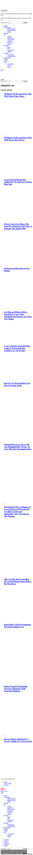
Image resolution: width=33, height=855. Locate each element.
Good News (10, 64)
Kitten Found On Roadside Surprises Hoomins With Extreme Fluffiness (15, 688)
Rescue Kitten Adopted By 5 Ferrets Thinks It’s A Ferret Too (18, 740)
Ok (24, 853)
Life (5, 62)
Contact (6, 785)
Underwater (10, 50)
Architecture (7, 27)
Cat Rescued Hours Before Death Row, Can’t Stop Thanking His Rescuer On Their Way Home (18, 315)
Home (5, 25)
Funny (9, 67)
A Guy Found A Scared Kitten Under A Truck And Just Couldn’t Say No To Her (17, 348)
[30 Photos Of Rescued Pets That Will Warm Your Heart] (18, 116)
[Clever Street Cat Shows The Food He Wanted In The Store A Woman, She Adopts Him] (18, 248)
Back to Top (4, 791)
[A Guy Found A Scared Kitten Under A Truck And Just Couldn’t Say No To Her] (18, 366)
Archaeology (10, 54)
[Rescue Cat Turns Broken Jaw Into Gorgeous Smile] (18, 415)
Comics (9, 36)
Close (2, 792)
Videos (6, 61)
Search (25, 22)
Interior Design (11, 28)
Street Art (10, 42)
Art (5, 35)
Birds (8, 47)
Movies (6, 33)
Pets (8, 48)
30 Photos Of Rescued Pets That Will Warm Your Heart (18, 95)
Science (9, 65)
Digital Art (10, 38)
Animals (6, 45)
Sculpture (10, 41)
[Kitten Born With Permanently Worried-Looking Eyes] (18, 657)
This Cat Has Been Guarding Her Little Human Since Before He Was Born (17, 581)
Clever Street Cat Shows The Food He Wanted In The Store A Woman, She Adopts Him (18, 226)
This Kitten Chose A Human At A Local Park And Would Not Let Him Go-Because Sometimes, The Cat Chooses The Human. (17, 511)
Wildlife (9, 51)
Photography (7, 57)
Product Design (11, 30)
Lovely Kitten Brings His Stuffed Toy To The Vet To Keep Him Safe (18, 182)
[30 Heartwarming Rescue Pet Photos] (18, 291)
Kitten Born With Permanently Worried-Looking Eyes (17, 625)
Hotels (9, 31)
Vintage (6, 53)
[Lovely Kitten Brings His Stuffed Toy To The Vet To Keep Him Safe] (18, 204)
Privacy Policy (8, 783)
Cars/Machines (11, 56)
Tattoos (9, 44)
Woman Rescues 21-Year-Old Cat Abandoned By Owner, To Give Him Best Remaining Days (18, 446)
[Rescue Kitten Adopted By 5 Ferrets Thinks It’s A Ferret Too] (18, 760)
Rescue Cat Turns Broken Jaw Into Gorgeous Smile (17, 384)
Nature (6, 59)
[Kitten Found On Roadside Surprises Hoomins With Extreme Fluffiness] (18, 714)
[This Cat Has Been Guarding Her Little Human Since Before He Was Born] (18, 604)
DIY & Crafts (11, 39)
